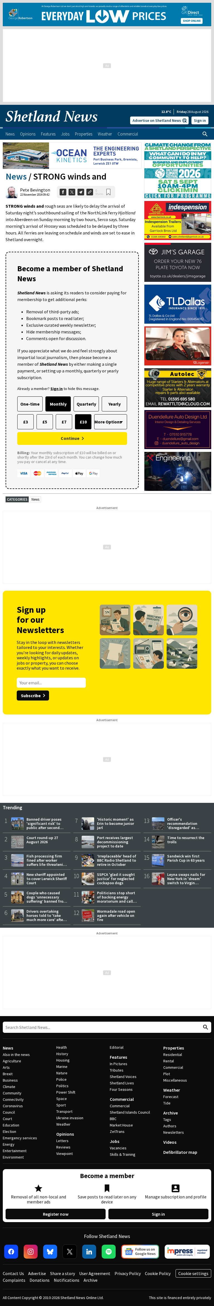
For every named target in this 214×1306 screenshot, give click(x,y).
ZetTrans (117, 1131)
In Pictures (118, 1063)
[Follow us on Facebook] (11, 1252)
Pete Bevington (35, 190)
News (16, 176)
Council (9, 1112)
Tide (167, 1103)
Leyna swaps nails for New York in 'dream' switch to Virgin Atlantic (186, 881)
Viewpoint (64, 1153)
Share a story (62, 1273)
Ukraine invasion (69, 1117)
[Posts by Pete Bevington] (12, 192)
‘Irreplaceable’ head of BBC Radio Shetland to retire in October (116, 860)
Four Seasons (121, 1089)
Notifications (66, 1280)
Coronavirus (13, 1105)
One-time (30, 404)
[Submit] (204, 1027)
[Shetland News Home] (52, 125)
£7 (64, 422)
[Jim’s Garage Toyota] (177, 262)
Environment (13, 1157)
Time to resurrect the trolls (185, 839)
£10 (83, 422)
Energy (8, 1144)
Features (118, 1057)
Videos (169, 1142)
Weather (63, 1124)
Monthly (58, 404)
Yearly (114, 404)
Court (7, 1118)
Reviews (63, 1147)
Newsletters (173, 1132)
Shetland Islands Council (130, 1112)
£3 (25, 422)
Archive (170, 1113)
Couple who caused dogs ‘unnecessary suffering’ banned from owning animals (46, 899)
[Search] (205, 134)
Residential (172, 1054)
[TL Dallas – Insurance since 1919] (177, 304)
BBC (113, 1118)
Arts (6, 1067)
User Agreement (94, 1273)
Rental (168, 1060)
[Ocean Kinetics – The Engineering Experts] (72, 155)
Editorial (116, 1047)
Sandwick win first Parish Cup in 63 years (186, 858)
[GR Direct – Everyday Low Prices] (107, 14)
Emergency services (20, 1137)
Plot (166, 1073)
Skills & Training (122, 1154)
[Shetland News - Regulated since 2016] (187, 1252)
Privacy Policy (128, 1273)
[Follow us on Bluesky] (50, 1252)
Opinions (65, 1134)
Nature (61, 1072)
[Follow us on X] (70, 1252)
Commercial (122, 1099)
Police (61, 1079)
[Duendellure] (177, 429)
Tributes (116, 1070)
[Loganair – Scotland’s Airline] (177, 345)
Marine (61, 1066)
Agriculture (12, 1060)
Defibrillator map (180, 1152)
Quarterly (86, 404)
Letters (62, 1140)
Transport (64, 1111)
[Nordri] (177, 471)
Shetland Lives (122, 1082)
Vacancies (118, 1147)
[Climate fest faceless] (177, 145)
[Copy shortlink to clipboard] (89, 192)
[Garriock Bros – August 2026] (177, 220)
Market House (121, 1125)
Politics (62, 1085)
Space (61, 1098)
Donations (40, 1280)
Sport (61, 1105)
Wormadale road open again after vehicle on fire (116, 915)
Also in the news (16, 1054)
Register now (56, 1214)
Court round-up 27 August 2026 (42, 839)
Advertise (37, 1273)
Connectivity (13, 1099)
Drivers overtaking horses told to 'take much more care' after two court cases (45, 917)
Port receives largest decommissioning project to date (115, 842)
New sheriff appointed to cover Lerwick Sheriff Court (46, 878)
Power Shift (65, 1092)
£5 (44, 422)
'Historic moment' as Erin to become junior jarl (115, 823)
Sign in (200, 120)
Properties (173, 1048)
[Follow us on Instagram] (31, 1252)
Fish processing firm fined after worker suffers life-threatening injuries (46, 862)
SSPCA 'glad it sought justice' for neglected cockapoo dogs (116, 878)
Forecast (170, 1096)
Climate (9, 1086)
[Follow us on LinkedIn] (89, 1252)
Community (12, 1093)
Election (9, 1131)
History (62, 1053)
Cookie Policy (158, 1273)
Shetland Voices (123, 1076)
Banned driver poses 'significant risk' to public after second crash (44, 825)
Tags (167, 1119)
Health (61, 1047)
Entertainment (14, 1150)
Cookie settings (193, 1273)
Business (10, 1080)
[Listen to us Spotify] (109, 1252)
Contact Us (13, 1273)
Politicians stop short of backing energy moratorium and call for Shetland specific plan (116, 901)
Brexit (8, 1073)
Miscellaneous (175, 1080)
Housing (63, 1060)
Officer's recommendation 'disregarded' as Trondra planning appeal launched (182, 828)
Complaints (14, 1280)
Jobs (114, 1141)
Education (11, 1125)
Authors (169, 1125)
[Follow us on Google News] (140, 1252)
